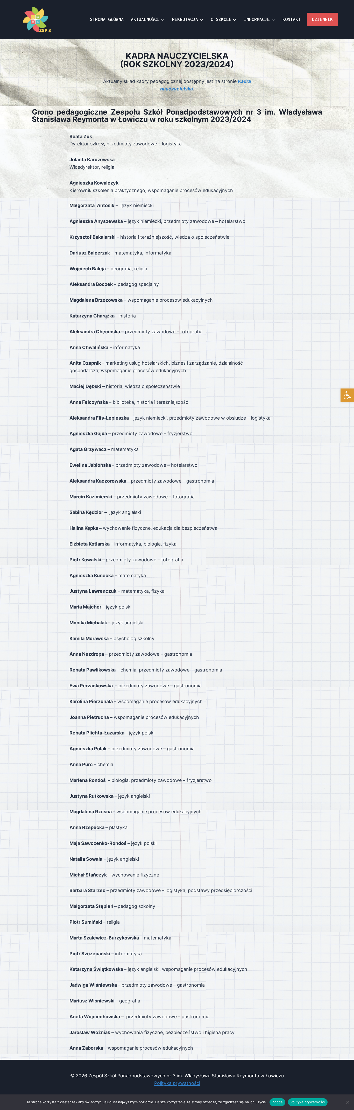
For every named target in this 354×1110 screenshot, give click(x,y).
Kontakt (291, 19)
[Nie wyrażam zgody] (347, 1102)
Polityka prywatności (177, 1083)
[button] (347, 395)
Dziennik (322, 19)
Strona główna (107, 19)
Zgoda (277, 1102)
